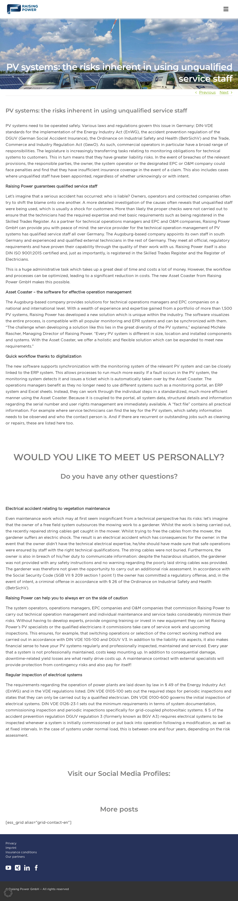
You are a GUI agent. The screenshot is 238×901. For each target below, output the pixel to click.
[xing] (17, 868)
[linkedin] (27, 868)
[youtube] (8, 868)
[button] (8, 893)
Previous (207, 92)
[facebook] (36, 868)
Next (224, 92)
